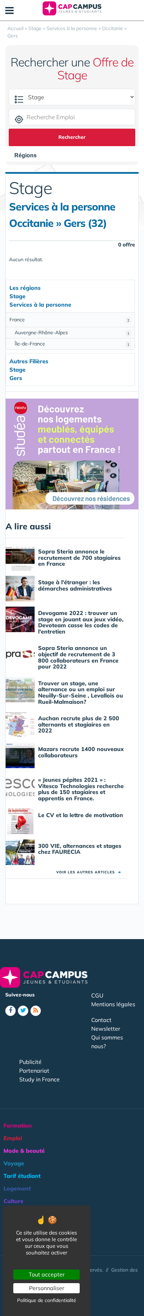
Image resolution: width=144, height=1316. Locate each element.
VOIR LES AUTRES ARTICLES (88, 872)
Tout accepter (47, 1274)
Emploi (12, 1138)
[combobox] (29, 156)
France (69, 319)
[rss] (35, 1011)
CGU (97, 995)
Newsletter (105, 1028)
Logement (17, 1188)
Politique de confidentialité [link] (46, 1300)
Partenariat (34, 1070)
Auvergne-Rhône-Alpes (72, 332)
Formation (17, 1125)
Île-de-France (72, 344)
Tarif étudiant (22, 1176)
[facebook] (10, 1011)
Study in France (39, 1079)
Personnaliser (46, 1288)
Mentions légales (113, 1004)
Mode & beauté (24, 1150)
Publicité (30, 1061)
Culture (13, 1201)
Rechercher (72, 137)
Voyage (13, 1163)
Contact (101, 1019)
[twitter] (23, 1011)
